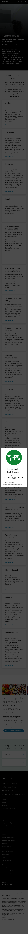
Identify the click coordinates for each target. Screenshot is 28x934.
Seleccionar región (9, 483)
